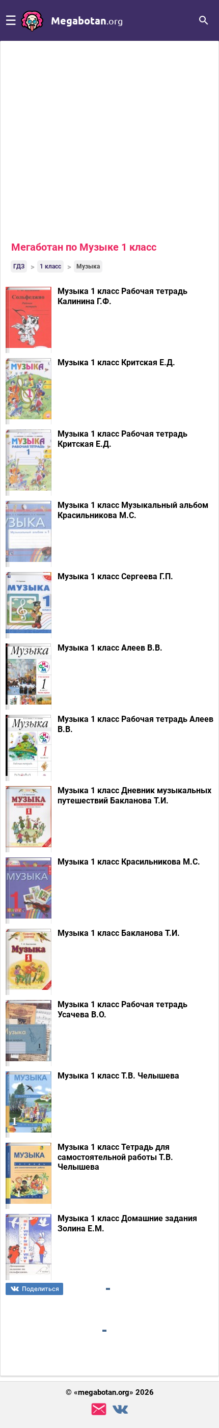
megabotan (87, 20)
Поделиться (40, 1288)
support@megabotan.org (98, 1409)
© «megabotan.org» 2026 (110, 1392)
